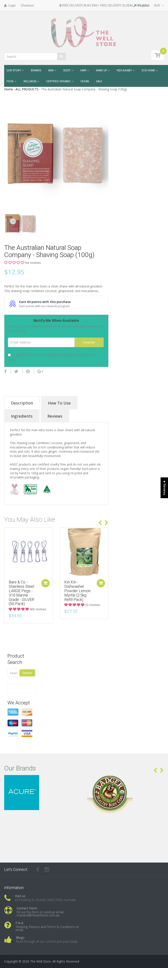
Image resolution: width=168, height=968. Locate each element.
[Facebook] (5, 371)
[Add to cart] (45, 583)
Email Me (89, 342)
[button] (14, 263)
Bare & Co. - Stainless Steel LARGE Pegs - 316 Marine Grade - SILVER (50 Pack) (21, 593)
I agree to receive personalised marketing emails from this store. (52, 357)
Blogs (20, 937)
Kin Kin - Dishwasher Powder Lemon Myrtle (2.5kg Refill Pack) (77, 591)
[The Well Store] (84, 32)
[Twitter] (16, 371)
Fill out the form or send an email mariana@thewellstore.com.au (40, 913)
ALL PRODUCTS (27, 89)
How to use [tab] (59, 403)
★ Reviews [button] (164, 487)
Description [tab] (22, 403)
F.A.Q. (20, 923)
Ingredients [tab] (22, 416)
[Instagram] (47, 869)
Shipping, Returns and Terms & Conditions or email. (47, 928)
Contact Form (27, 908)
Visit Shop (42, 780)
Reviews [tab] (54, 416)
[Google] (40, 371)
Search (27, 673)
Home (8, 89)
